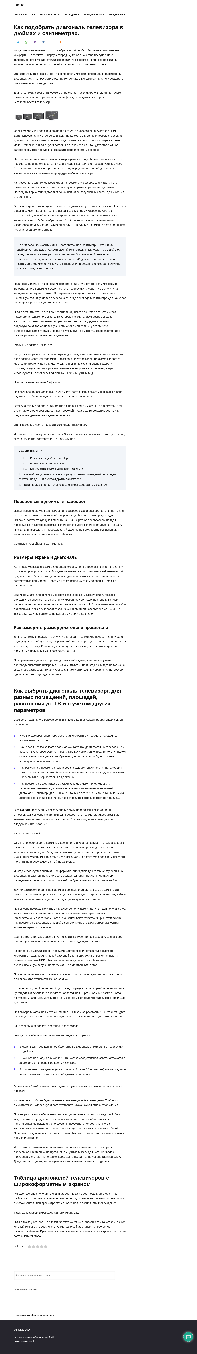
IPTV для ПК (72, 14)
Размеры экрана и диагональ (47, 463)
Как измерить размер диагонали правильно (56, 468)
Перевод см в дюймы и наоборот (50, 458)
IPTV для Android (50, 14)
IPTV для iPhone (94, 14)
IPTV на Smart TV (25, 14)
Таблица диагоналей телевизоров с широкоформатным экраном (65, 484)
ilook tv (19, 4)
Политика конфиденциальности (34, 1315)
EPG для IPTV (117, 14)
